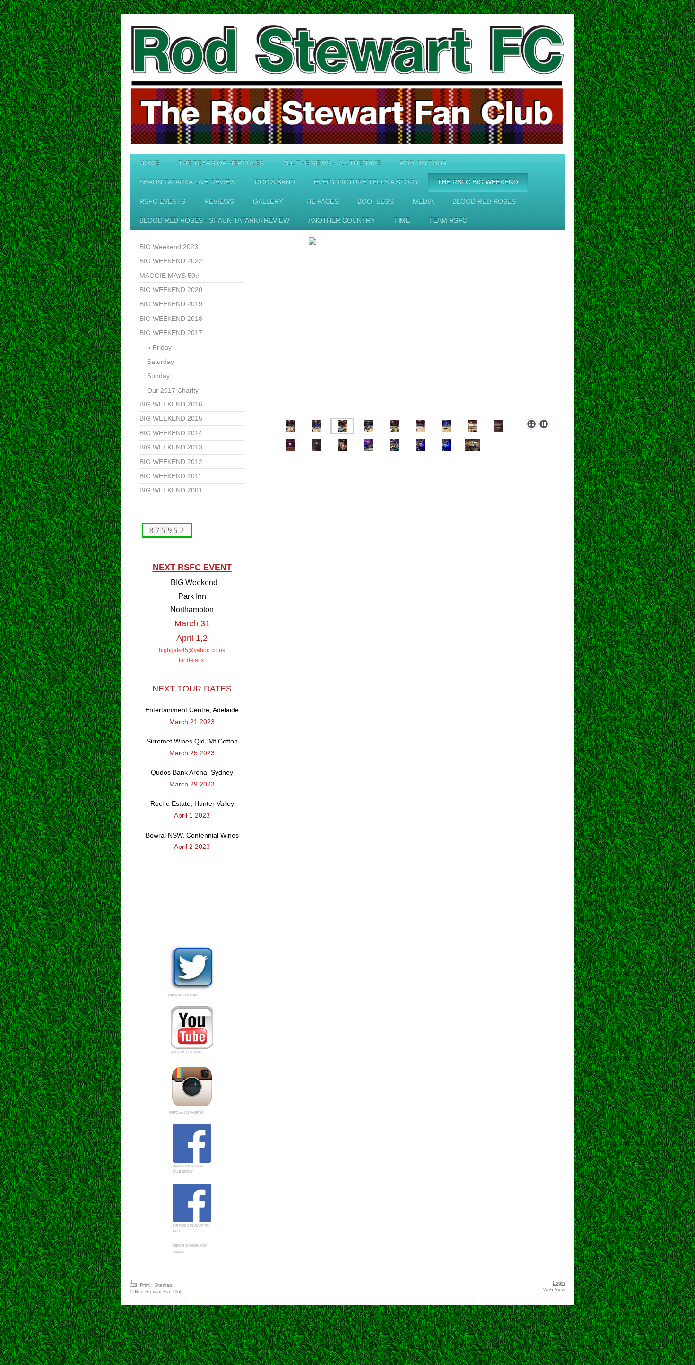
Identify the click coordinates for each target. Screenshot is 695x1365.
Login (559, 1283)
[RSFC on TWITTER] (192, 968)
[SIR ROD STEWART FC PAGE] (192, 1203)
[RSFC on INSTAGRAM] (192, 1086)
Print (145, 1284)
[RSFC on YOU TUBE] (192, 1027)
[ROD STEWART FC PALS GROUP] (192, 1143)
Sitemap (163, 1284)
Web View (554, 1289)
